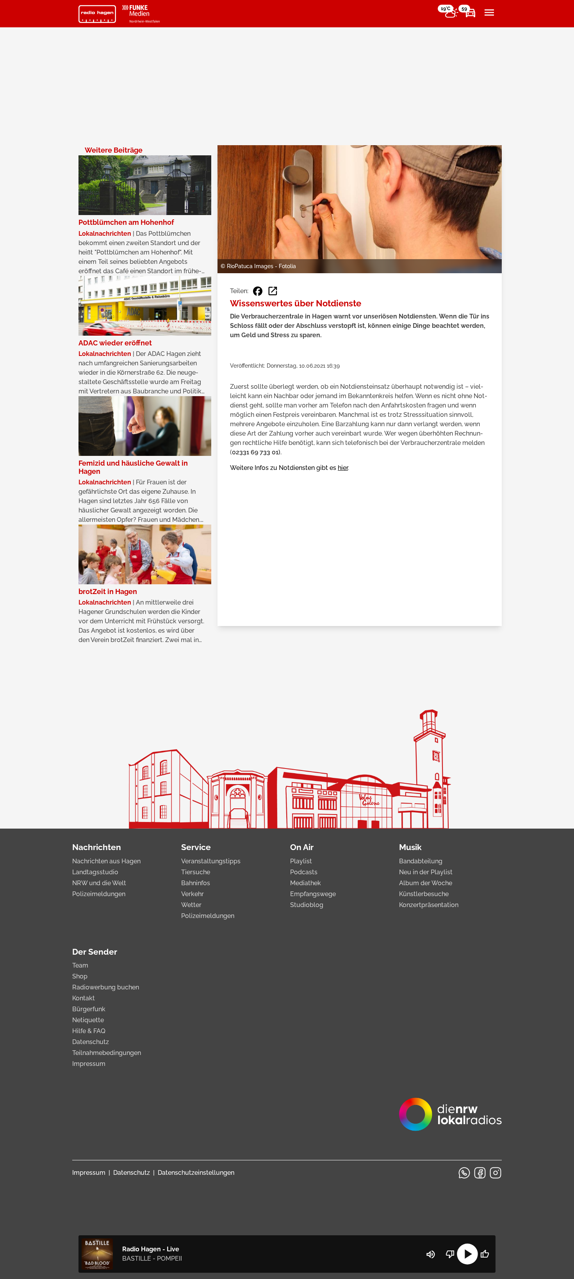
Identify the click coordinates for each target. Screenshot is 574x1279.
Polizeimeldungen (98, 894)
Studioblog (306, 905)
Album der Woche (425, 883)
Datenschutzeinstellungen (196, 1172)
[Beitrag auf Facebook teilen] (257, 291)
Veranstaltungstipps (211, 861)
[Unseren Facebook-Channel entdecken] (480, 1173)
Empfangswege (313, 894)
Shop (79, 976)
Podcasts (303, 872)
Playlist (301, 861)
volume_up (430, 1254)
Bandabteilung (420, 861)
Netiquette (88, 1020)
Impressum (88, 1063)
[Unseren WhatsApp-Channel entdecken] (464, 1173)
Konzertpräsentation (428, 905)
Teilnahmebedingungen (106, 1053)
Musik (410, 847)
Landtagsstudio (95, 872)
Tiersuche (195, 872)
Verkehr (192, 894)
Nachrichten (96, 847)
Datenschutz (90, 1042)
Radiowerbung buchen (105, 987)
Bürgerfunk (88, 1009)
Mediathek (305, 883)
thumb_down (450, 1254)
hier (343, 467)
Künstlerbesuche (424, 894)
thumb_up (484, 1254)
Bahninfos (195, 883)
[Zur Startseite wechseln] (97, 14)
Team (80, 965)
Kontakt (83, 998)
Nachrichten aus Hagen (106, 861)
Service (196, 847)
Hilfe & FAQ (88, 1031)
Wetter (191, 905)
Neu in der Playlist (426, 872)
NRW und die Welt (99, 883)
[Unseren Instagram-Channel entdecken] (495, 1173)
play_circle (467, 1254)
